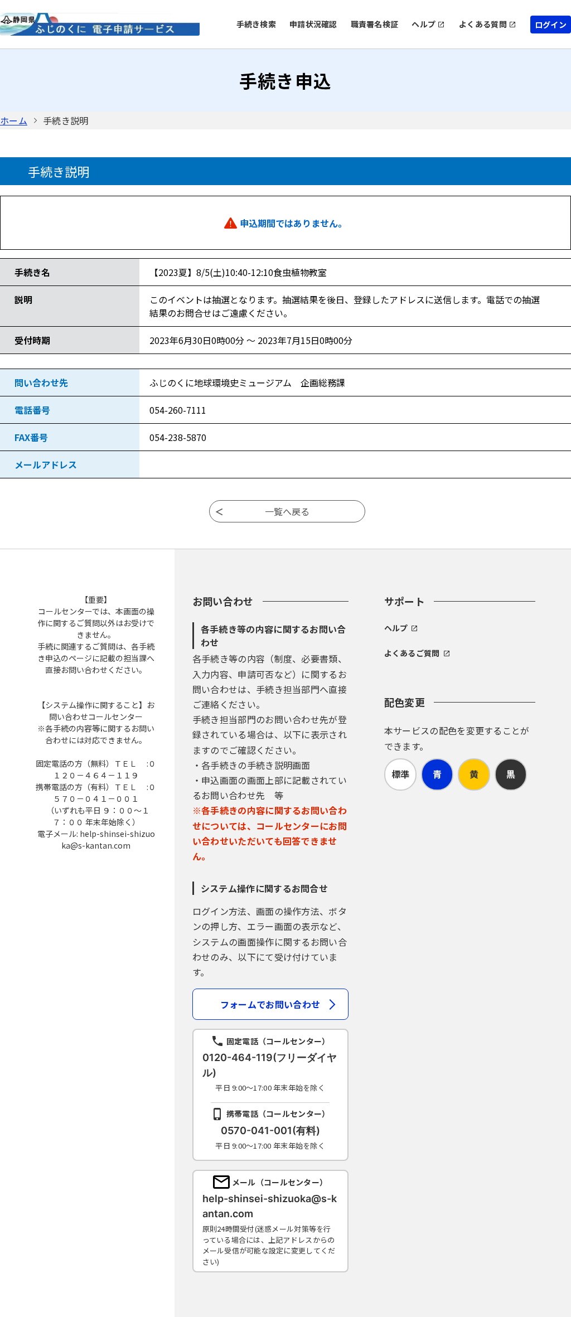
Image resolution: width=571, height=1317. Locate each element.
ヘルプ (423, 24)
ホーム (13, 120)
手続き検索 (256, 24)
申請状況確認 (313, 24)
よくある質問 (483, 24)
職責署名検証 (375, 24)
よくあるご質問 (412, 652)
